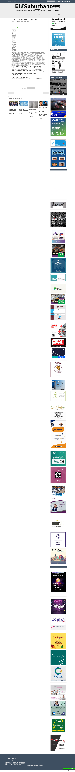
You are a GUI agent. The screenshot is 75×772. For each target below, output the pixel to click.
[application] (58, 87)
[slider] (57, 94)
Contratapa (59, 14)
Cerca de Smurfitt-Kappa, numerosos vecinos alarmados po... (19, 1)
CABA (30, 14)
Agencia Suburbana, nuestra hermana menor (35, 765)
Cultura (54, 14)
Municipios (35, 14)
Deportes (49, 14)
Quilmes (28, 21)
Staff (28, 760)
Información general (24, 14)
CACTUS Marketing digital (12, 770)
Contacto (28, 762)
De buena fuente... (42, 14)
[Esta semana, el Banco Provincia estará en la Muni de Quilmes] (23, 103)
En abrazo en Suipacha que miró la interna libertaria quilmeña (13, 110)
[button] (58, 87)
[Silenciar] (63, 94)
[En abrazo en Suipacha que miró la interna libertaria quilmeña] (13, 103)
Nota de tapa (16, 14)
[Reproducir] (51, 94)
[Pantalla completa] (65, 94)
